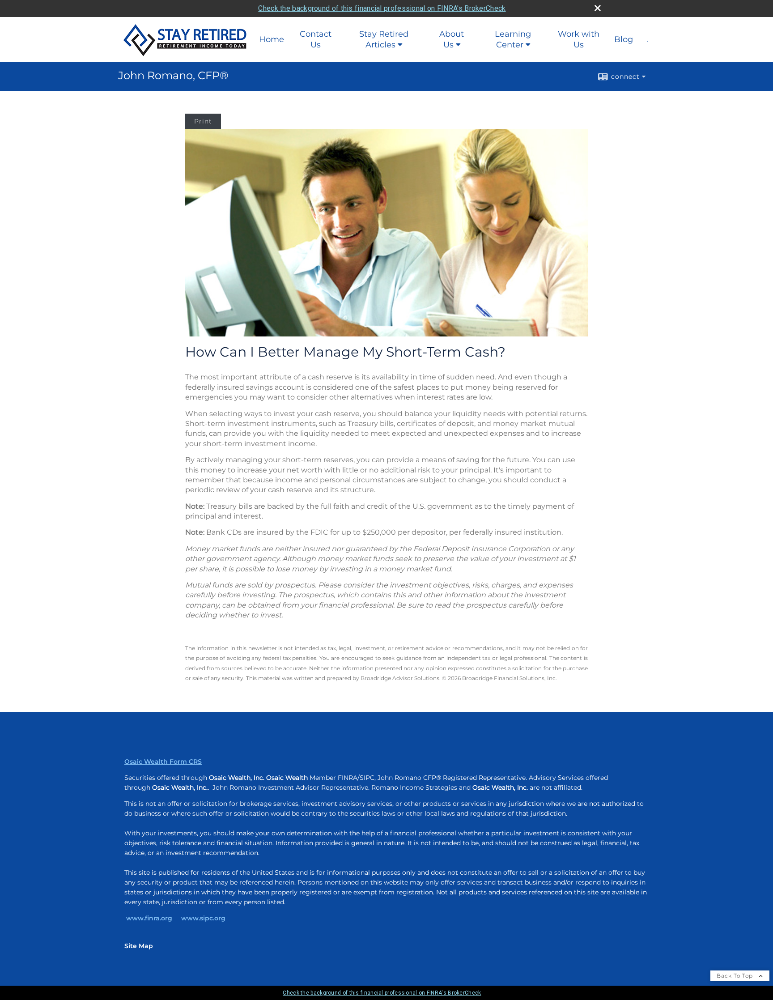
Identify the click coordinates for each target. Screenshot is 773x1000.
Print (203, 121)
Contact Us (315, 39)
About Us (451, 39)
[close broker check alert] (597, 8)
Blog (623, 39)
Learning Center (513, 39)
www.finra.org (149, 918)
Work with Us (578, 39)
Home (271, 39)
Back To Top (736, 975)
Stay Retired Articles (383, 39)
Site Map (138, 946)
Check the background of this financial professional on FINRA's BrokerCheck (381, 8)
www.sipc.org (203, 918)
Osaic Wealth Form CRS (163, 761)
